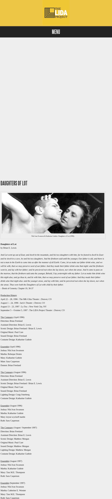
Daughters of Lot (14, 183)
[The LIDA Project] (56, 24)
